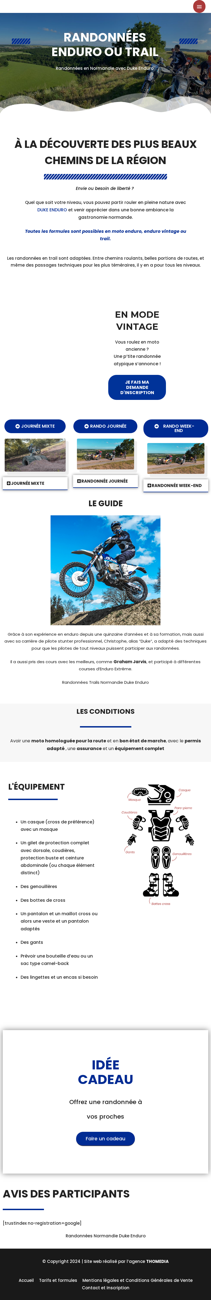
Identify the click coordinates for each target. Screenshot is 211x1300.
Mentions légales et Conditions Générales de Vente (137, 1280)
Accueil (26, 1280)
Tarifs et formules (58, 1280)
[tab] (35, 483)
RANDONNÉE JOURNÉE (104, 481)
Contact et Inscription (105, 1288)
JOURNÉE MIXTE (27, 483)
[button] (137, 387)
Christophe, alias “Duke (127, 641)
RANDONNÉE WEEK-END (177, 485)
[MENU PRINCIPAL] (199, 6)
